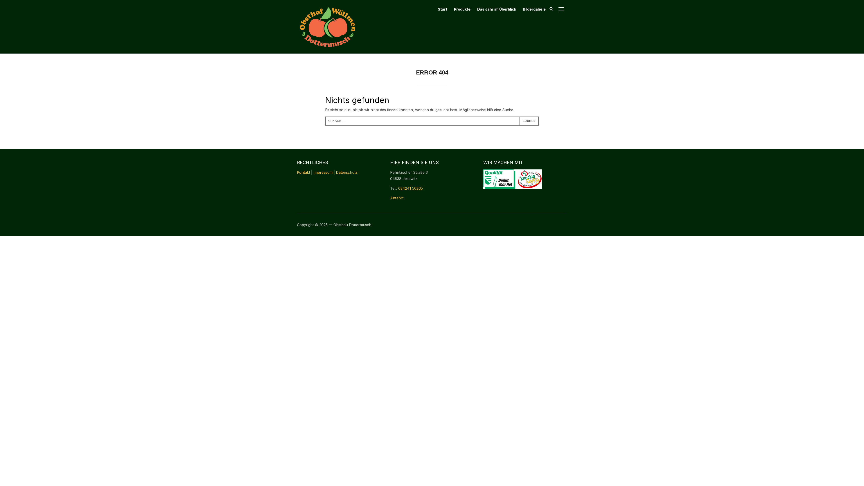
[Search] (551, 8)
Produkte (462, 9)
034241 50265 (410, 188)
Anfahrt (396, 198)
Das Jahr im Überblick (496, 9)
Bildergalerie (534, 9)
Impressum (323, 172)
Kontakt (303, 172)
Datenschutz (347, 172)
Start (442, 9)
